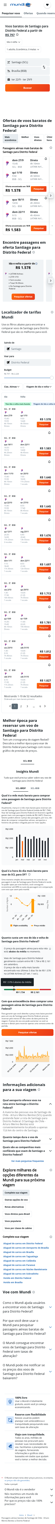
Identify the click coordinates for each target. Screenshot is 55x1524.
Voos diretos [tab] (38, 139)
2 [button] (21, 706)
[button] (5, 4)
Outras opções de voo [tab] (16, 1199)
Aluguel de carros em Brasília (18, 1252)
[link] (23, 297)
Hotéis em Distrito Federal (17, 1278)
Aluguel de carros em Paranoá (19, 1265)
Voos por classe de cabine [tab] (18, 1228)
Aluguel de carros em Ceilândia (19, 1260)
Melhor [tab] (25, 137)
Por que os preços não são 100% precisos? (23, 1502)
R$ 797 (10, 35)
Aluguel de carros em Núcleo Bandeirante (25, 1269)
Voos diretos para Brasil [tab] (17, 1213)
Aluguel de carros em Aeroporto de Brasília (26, 1247)
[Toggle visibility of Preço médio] (38, 925)
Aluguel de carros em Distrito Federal (23, 1243)
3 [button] (27, 706)
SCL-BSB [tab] (27, 760)
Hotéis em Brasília (12, 1282)
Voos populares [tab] (13, 1221)
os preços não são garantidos (17, 1480)
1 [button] (14, 706)
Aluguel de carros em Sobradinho (20, 1273)
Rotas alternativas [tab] (14, 1206)
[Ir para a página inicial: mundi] (20, 5)
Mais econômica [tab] (10, 139)
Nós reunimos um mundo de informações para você (21, 1495)
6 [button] (40, 706)
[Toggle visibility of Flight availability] (19, 925)
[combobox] (30, 349)
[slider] (52, 378)
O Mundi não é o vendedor (20, 1489)
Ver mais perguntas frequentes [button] (27, 1161)
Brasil (29, 1515)
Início (21, 1515)
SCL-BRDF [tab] (21, 788)
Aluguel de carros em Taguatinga (20, 1256)
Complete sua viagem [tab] (16, 1192)
